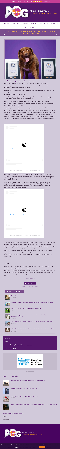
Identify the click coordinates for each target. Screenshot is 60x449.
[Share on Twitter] (28, 283)
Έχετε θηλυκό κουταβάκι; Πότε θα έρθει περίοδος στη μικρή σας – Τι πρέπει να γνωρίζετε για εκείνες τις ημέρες (32, 329)
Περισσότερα (49, 447)
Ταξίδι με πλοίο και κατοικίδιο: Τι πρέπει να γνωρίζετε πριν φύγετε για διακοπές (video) (32, 321)
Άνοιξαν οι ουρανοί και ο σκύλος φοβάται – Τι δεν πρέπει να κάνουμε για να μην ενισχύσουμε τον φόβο (34, 404)
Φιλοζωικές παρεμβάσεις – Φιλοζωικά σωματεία (18, 345)
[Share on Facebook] (25, 283)
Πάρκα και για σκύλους (11, 348)
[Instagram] (39, 1)
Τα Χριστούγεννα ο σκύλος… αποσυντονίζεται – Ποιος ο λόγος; (25, 396)
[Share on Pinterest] (31, 283)
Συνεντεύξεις (6, 419)
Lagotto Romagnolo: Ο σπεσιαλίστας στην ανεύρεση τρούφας (26, 308)
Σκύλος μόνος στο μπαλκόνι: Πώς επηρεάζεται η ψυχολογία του (25, 388)
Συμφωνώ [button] (42, 447)
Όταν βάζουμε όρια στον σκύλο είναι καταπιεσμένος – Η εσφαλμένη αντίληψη (28, 380)
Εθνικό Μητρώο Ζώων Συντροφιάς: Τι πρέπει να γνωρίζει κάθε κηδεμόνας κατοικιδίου (32, 302)
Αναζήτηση (47, 1)
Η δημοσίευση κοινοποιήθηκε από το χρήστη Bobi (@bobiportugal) (24, 170)
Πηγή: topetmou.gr (30, 278)
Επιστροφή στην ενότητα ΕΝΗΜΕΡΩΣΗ (30, 286)
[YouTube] (33, 1)
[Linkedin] (41, 1)
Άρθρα (4, 416)
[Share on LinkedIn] (34, 283)
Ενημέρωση (8, 338)
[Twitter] (35, 1)
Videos (6, 341)
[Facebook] (31, 1)
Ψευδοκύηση (14, 295)
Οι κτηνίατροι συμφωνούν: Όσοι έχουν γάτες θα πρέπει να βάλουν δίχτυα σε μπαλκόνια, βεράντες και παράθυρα (32, 315)
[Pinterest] (37, 1)
